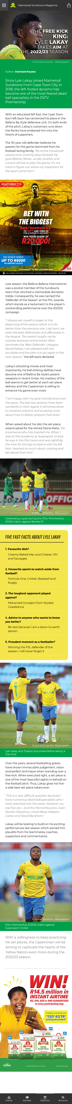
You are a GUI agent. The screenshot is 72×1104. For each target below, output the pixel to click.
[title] (69, 5)
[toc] (4, 5)
